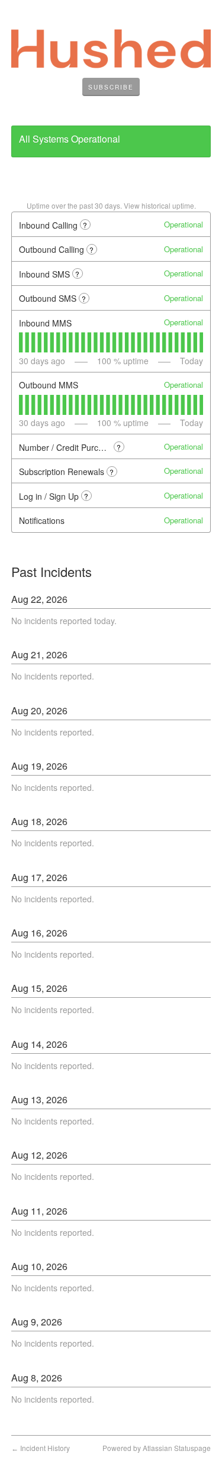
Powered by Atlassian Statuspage (156, 1448)
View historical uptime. (160, 205)
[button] (111, 87)
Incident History (40, 1448)
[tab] (20, 342)
